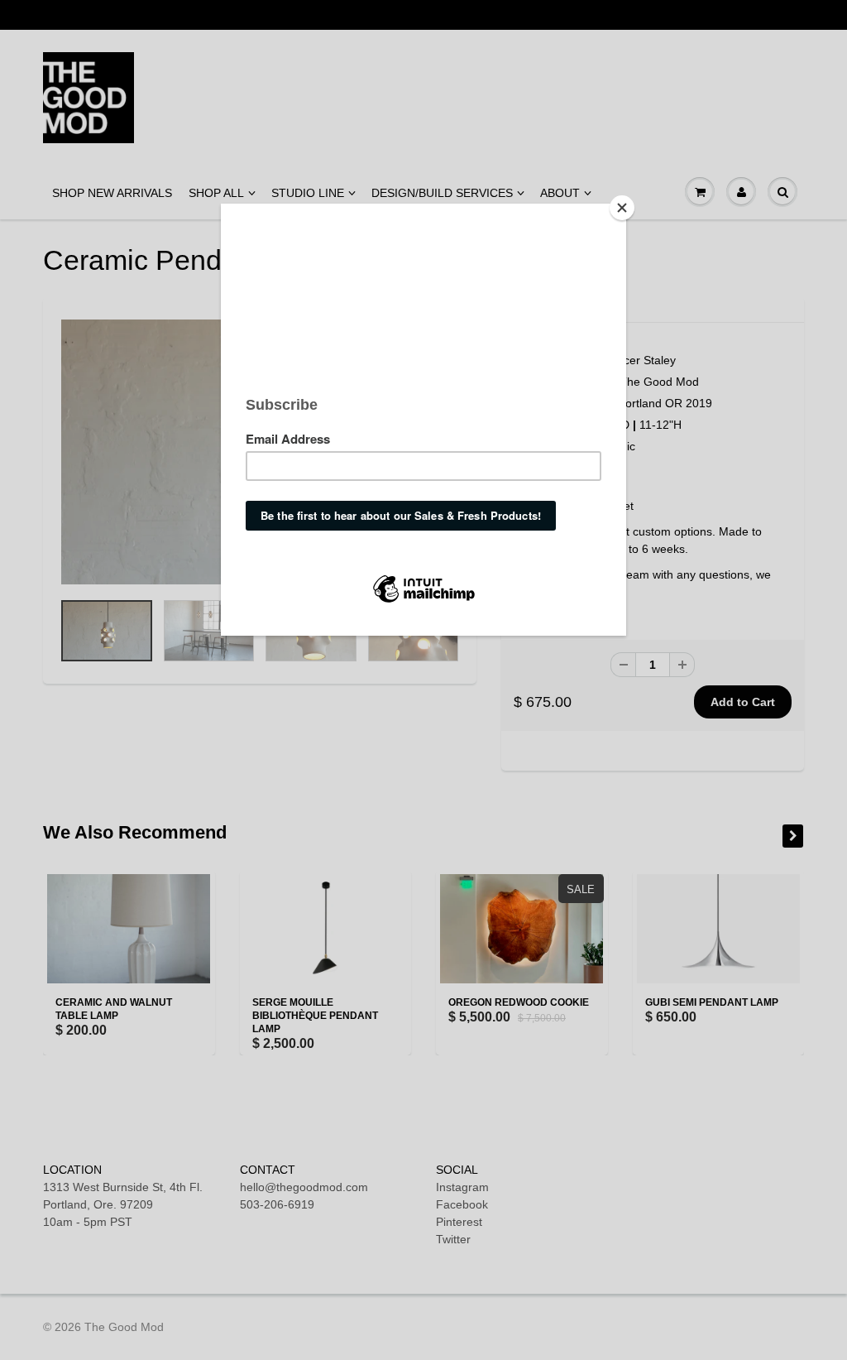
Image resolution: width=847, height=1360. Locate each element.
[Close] (622, 207)
